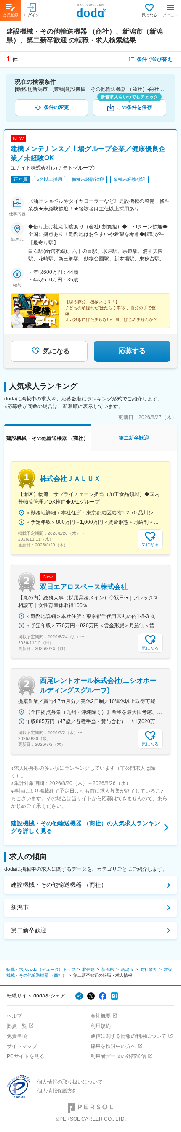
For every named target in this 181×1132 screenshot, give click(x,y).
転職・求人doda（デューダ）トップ (40, 969)
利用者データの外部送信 (118, 1056)
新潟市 (20, 907)
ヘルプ (14, 1016)
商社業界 (148, 969)
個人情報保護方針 (57, 1091)
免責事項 (17, 1036)
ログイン (31, 15)
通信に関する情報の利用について (128, 1036)
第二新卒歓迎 (28, 930)
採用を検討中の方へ (113, 1046)
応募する (132, 350)
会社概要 (100, 1016)
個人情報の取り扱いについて (70, 1082)
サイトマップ (22, 1046)
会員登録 (10, 15)
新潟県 (107, 969)
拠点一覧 (17, 1026)
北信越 (88, 969)
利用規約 (100, 1026)
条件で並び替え (154, 59)
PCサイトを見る (25, 1056)
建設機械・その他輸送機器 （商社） (59, 884)
